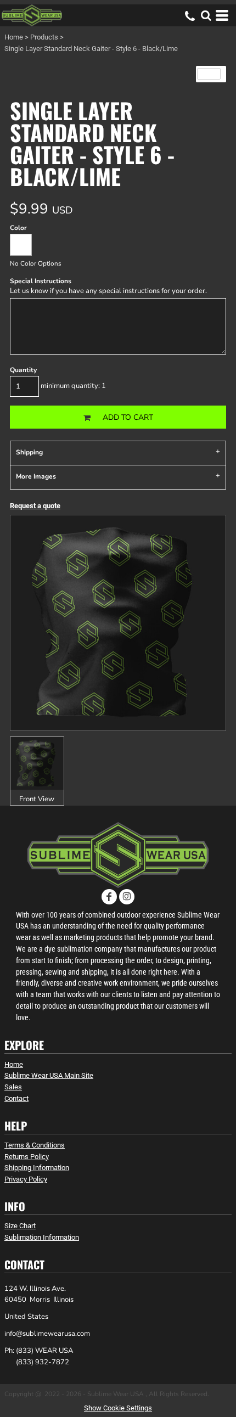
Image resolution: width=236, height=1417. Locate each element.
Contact (16, 1098)
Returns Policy (26, 1156)
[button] (205, 15)
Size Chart (20, 1226)
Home (13, 37)
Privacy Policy (25, 1179)
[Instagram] (126, 896)
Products (44, 37)
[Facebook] (109, 896)
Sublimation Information (41, 1237)
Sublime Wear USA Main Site (48, 1075)
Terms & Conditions (34, 1145)
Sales (13, 1087)
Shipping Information (36, 1167)
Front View (36, 799)
